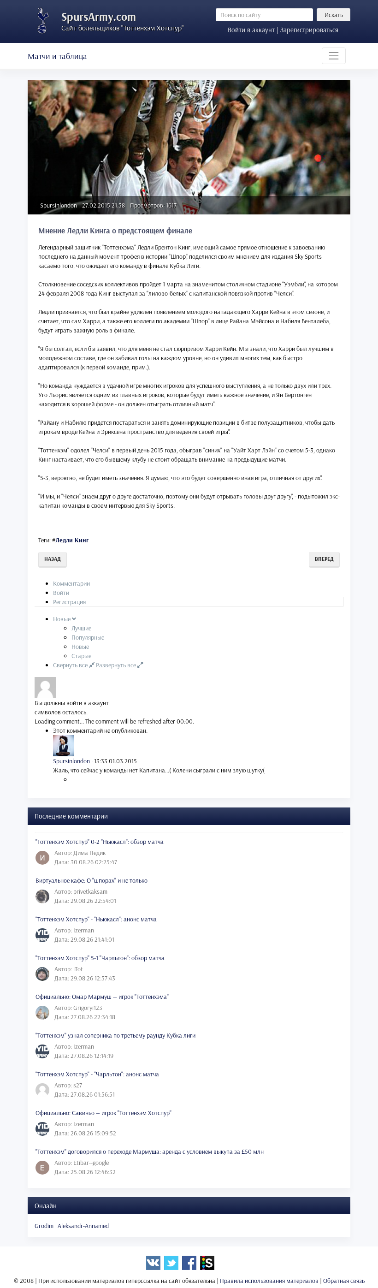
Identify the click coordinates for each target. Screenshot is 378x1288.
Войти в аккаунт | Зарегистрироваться (283, 29)
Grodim (44, 1226)
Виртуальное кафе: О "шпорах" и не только (91, 880)
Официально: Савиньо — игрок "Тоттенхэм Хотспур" (103, 1113)
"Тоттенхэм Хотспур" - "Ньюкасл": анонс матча (96, 919)
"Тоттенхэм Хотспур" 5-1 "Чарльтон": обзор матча (100, 958)
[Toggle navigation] (334, 55)
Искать (334, 15)
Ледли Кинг (72, 540)
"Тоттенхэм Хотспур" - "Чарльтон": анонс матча (97, 1074)
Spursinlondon (58, 205)
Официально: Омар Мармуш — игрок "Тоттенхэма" (102, 996)
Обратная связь (344, 1280)
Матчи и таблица (57, 56)
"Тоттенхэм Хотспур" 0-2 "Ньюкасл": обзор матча (99, 841)
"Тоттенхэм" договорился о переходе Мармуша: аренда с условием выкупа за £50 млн (149, 1151)
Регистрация (69, 602)
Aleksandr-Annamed (83, 1226)
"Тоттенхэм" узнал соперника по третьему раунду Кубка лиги (115, 1035)
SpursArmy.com (98, 16)
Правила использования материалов (269, 1280)
